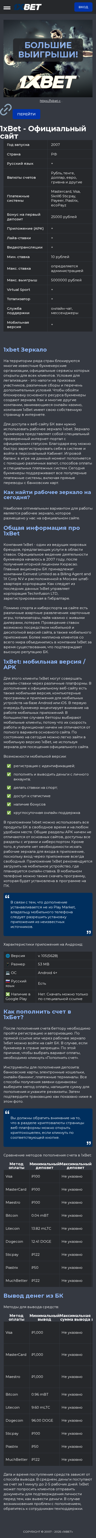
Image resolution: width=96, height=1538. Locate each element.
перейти (26, 114)
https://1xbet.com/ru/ (55, 101)
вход (83, 7)
